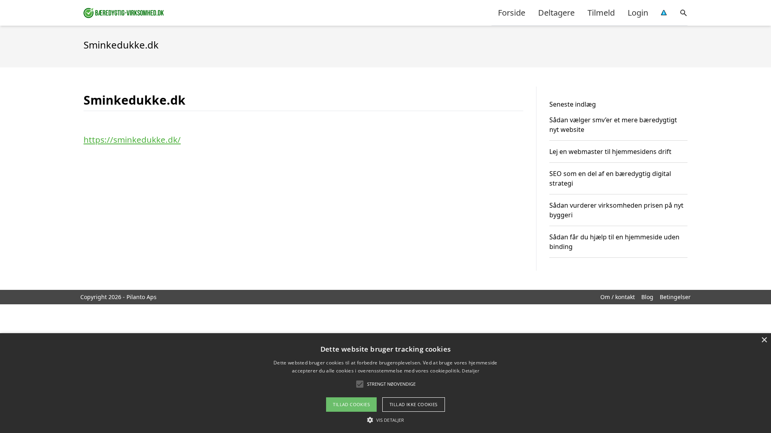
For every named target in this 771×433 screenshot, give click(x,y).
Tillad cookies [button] (351, 404)
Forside (511, 12)
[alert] (385, 383)
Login (638, 12)
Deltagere (556, 12)
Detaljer (470, 371)
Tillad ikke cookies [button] (414, 404)
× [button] (764, 340)
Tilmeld (601, 12)
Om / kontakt (617, 297)
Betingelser (675, 297)
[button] (385, 420)
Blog (647, 297)
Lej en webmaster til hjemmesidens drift (610, 151)
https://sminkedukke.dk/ (132, 139)
